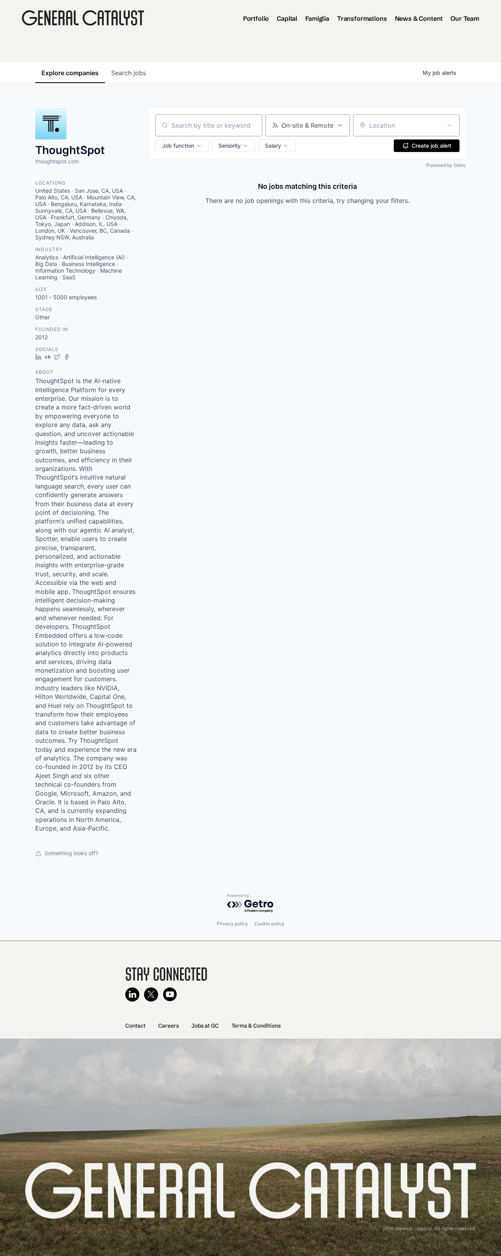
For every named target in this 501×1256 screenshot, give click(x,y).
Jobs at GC (205, 1025)
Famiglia (317, 18)
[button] (182, 145)
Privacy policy (232, 924)
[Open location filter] (449, 125)
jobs (128, 73)
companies (70, 73)
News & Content (419, 18)
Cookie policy (269, 924)
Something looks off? (71, 853)
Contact (135, 1025)
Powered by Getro (446, 165)
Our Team (465, 18)
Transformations (362, 18)
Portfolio (256, 18)
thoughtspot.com (57, 161)
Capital (287, 18)
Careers (168, 1025)
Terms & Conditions (256, 1025)
